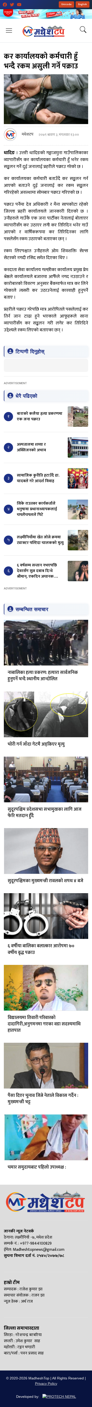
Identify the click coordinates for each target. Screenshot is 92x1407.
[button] (9, 30)
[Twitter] (12, 4)
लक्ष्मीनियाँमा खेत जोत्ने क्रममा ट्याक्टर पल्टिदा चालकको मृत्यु (40, 540)
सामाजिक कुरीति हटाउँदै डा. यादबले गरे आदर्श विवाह (38, 478)
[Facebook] (5, 4)
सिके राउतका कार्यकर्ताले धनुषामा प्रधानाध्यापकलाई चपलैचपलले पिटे (37, 509)
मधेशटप (27, 134)
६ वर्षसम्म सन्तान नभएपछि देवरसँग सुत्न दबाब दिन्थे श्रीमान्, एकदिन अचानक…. (37, 571)
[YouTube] (19, 4)
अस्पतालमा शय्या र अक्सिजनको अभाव (31, 447)
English (82, 4)
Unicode (66, 4)
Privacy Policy (46, 1383)
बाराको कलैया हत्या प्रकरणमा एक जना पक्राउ (39, 416)
